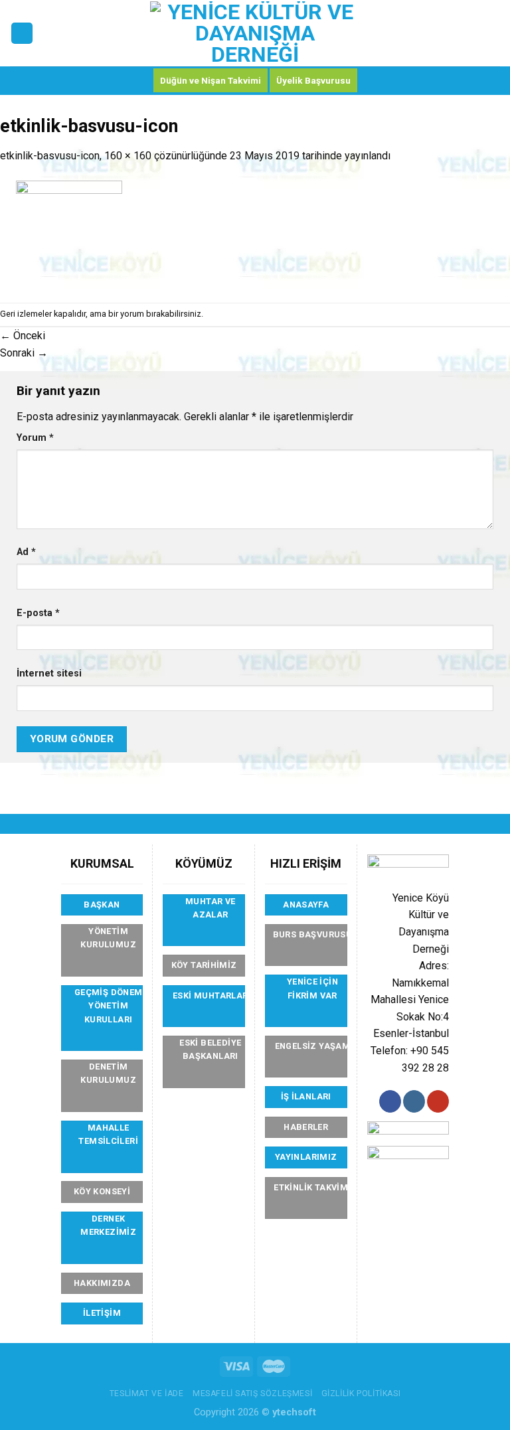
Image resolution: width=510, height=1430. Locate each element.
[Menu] (22, 33)
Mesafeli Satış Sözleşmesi (252, 1393)
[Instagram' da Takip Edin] (414, 1101)
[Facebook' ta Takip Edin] (390, 1101)
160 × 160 (127, 155)
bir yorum (126, 314)
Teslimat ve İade (147, 1393)
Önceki (22, 335)
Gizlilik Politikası (361, 1393)
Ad (26, 552)
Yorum (35, 437)
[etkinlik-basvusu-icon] (69, 232)
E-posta (38, 613)
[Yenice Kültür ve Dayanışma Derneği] (255, 33)
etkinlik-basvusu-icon (50, 155)
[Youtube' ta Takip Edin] (438, 1101)
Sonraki (24, 353)
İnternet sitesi (49, 673)
